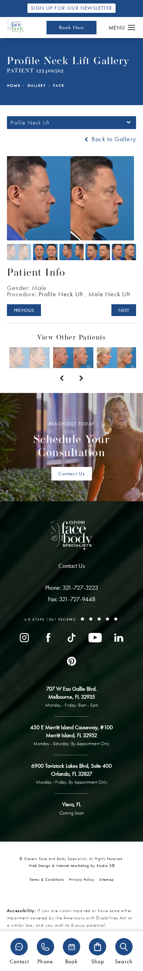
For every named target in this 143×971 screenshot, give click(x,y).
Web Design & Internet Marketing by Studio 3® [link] (71, 865)
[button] (131, 28)
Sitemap (106, 879)
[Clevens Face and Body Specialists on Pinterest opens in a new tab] (71, 661)
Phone (45, 961)
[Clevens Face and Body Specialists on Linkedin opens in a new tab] (118, 637)
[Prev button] (61, 378)
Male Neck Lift (109, 294)
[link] (71, 587)
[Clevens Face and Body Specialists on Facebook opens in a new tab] (48, 637)
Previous (24, 310)
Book (71, 961)
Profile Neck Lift (61, 294)
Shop (97, 961)
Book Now (71, 27)
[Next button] (81, 378)
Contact (19, 961)
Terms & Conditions (47, 879)
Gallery (36, 85)
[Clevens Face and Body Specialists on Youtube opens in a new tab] (95, 637)
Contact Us (71, 473)
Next (123, 310)
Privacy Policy (81, 879)
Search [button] (124, 961)
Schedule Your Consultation (71, 440)
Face (58, 85)
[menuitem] (24, 637)
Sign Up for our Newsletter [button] (71, 8)
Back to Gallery (113, 139)
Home (13, 85)
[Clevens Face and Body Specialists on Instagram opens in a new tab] (24, 637)
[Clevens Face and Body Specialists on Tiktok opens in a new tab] (71, 637)
